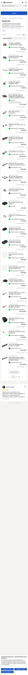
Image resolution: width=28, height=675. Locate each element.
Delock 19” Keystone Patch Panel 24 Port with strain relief (17, 164)
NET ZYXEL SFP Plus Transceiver (14, 112)
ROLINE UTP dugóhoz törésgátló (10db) (14, 83)
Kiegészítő (20, 18)
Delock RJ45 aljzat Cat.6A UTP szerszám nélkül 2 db (17, 267)
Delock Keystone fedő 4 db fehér (16, 254)
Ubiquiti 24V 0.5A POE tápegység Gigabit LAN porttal (17, 229)
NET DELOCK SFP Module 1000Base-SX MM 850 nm (16, 177)
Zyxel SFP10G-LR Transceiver (17, 151)
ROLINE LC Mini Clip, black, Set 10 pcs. (17, 125)
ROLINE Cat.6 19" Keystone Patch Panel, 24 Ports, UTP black (16, 139)
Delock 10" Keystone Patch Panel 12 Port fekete (16, 345)
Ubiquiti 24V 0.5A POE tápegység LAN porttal (15, 241)
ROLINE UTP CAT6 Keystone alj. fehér (17, 216)
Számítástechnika (12, 18)
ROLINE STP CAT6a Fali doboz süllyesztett (17, 332)
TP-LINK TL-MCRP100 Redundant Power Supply (15, 44)
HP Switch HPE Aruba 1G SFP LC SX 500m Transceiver (17, 293)
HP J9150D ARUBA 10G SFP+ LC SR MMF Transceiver (17, 306)
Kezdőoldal (4, 18)
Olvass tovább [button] (5, 398)
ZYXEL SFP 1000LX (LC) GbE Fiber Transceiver (16, 190)
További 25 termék (14, 372)
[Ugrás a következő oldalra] (19, 377)
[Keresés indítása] (25, 6)
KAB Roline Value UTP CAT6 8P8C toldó (16, 319)
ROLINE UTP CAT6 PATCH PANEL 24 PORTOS (16, 70)
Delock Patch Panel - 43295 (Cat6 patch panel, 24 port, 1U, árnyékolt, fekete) (17, 359)
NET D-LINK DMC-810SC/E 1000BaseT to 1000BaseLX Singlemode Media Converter (17, 96)
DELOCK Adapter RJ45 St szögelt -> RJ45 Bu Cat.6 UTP (16, 280)
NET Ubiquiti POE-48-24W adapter (16, 203)
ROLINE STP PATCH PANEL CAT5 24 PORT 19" (16, 57)
